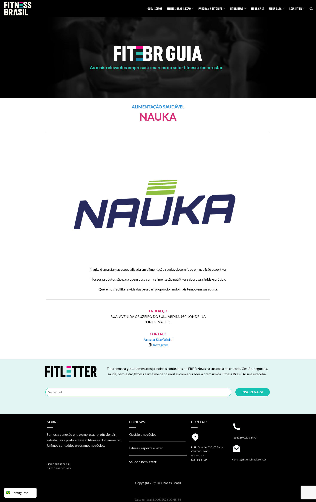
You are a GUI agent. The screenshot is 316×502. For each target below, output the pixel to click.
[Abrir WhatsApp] (305, 491)
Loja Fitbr (295, 8)
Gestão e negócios (142, 434)
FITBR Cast (257, 8)
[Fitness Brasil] (24, 8)
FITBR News (237, 8)
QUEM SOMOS (154, 8)
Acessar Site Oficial (158, 339)
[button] (63, 204)
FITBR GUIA (275, 8)
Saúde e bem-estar (142, 462)
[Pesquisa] (311, 9)
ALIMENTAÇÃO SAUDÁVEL (158, 106)
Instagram (160, 345)
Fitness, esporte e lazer (146, 448)
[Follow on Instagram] (51, 457)
